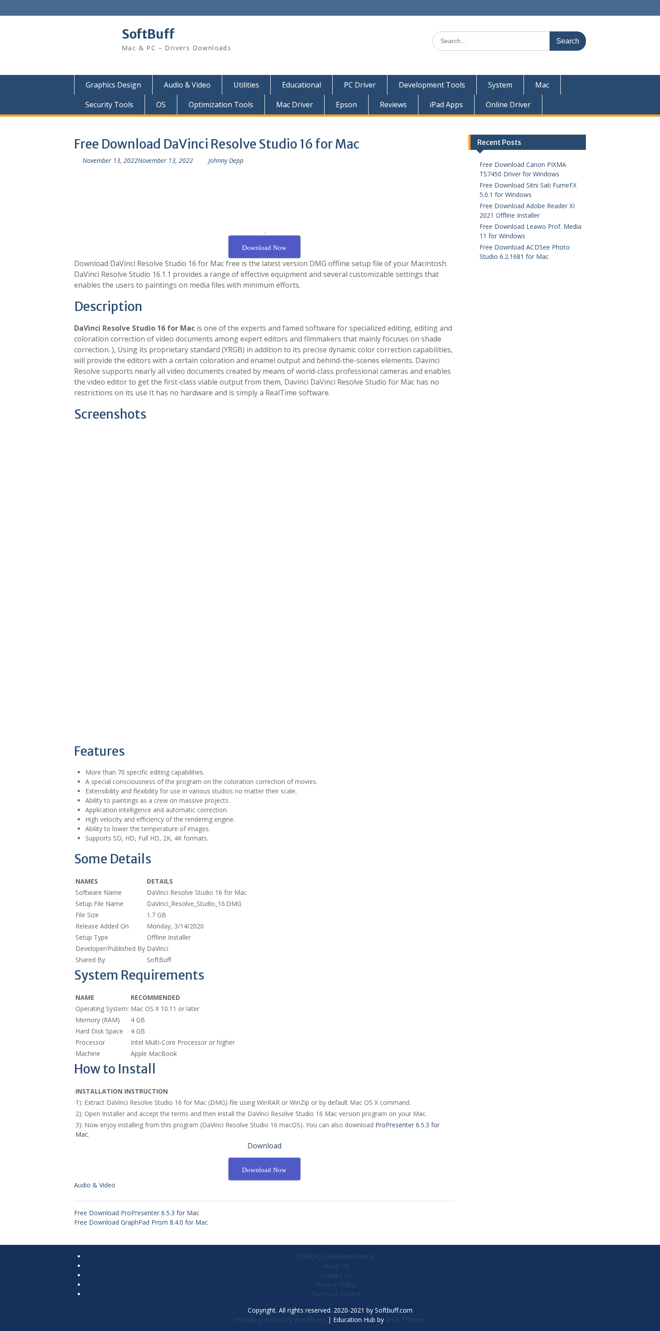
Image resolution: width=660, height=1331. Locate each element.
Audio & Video (187, 85)
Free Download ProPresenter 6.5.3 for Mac (136, 1212)
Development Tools (432, 85)
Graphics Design (113, 85)
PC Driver (360, 85)
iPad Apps (446, 104)
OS (161, 104)
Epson (346, 104)
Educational (301, 85)
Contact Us (336, 1275)
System (500, 85)
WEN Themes (406, 1319)
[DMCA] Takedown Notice (336, 1256)
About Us (335, 1265)
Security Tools (109, 104)
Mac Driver (294, 104)
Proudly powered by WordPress (280, 1319)
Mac (542, 85)
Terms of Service (336, 1294)
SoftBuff (148, 34)
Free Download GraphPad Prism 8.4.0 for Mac (141, 1222)
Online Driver (508, 104)
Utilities (246, 85)
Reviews (393, 104)
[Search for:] (509, 40)
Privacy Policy (336, 1284)
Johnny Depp (225, 160)
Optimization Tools (221, 104)
